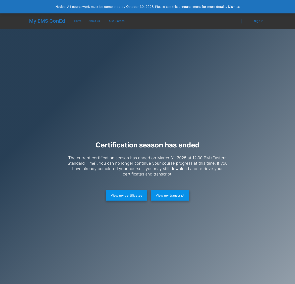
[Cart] (247, 21)
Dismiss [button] (234, 7)
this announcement (186, 7)
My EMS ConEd (47, 21)
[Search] (236, 21)
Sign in (258, 21)
